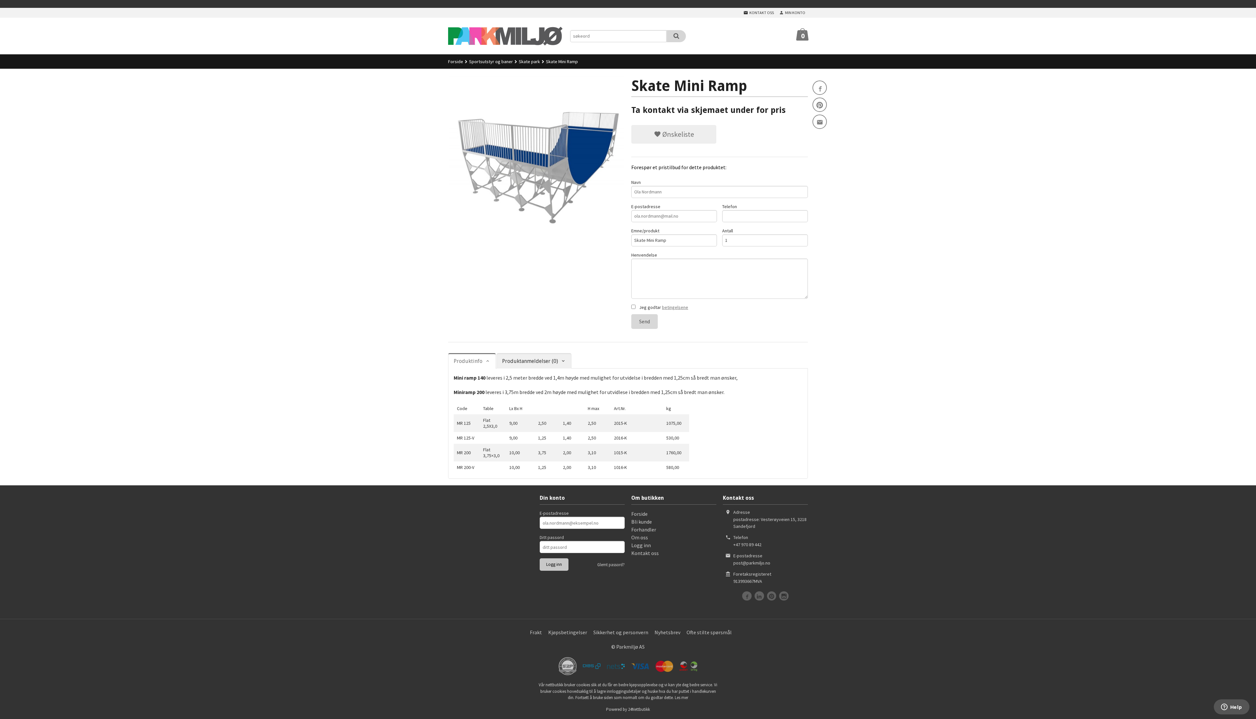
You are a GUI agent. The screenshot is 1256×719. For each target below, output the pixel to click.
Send (644, 321)
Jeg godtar (663, 307)
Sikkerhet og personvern (620, 632)
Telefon (729, 206)
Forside (455, 61)
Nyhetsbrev (667, 632)
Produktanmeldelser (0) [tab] (530, 361)
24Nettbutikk (639, 709)
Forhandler (643, 529)
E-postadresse (645, 206)
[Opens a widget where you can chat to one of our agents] (1231, 707)
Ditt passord (552, 537)
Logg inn (641, 545)
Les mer (681, 697)
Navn (636, 182)
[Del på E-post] (819, 122)
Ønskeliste (677, 134)
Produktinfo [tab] (468, 361)
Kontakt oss (645, 553)
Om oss (639, 537)
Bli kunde (641, 521)
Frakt (536, 632)
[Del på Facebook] (819, 88)
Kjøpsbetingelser (567, 632)
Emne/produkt (645, 231)
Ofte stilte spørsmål (709, 632)
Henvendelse (644, 255)
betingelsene (675, 307)
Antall (727, 231)
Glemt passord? (611, 564)
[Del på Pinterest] (819, 105)
